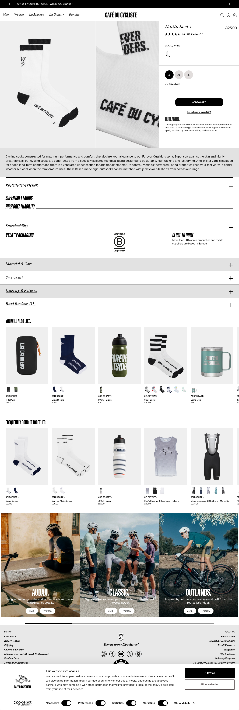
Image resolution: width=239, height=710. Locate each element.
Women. (47, 610)
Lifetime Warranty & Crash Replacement (26, 654)
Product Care (11, 658)
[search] (221, 14)
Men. (31, 610)
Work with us (227, 654)
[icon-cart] (234, 14)
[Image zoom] (48, 84)
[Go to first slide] (229, 4)
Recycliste (229, 649)
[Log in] (227, 14)
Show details (182, 703)
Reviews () (197, 34)
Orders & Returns (14, 649)
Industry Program (225, 658)
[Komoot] (138, 654)
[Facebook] (112, 654)
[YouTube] (121, 654)
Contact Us (10, 636)
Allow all (210, 672)
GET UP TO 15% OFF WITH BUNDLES (119, 3)
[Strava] (129, 654)
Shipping (8, 645)
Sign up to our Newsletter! (121, 644)
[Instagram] (103, 654)
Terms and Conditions (16, 662)
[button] (199, 102)
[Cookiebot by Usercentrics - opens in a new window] (22, 703)
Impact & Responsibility (222, 640)
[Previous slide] (9, 4)
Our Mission (228, 636)
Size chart (174, 84)
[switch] (101, 703)
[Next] (231, 568)
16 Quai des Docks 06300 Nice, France (214, 662)
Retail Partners (226, 645)
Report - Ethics (12, 640)
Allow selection (209, 684)
